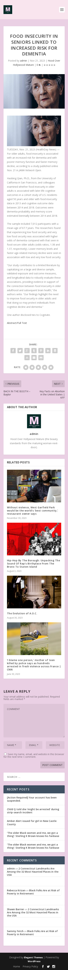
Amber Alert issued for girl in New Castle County (31, 822)
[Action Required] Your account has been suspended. (32, 799)
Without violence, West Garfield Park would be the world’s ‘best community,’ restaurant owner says (32, 510)
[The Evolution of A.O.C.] (34, 592)
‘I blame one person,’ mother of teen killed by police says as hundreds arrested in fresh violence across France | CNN (34, 664)
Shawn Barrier (15, 909)
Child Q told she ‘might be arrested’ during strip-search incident (33, 811)
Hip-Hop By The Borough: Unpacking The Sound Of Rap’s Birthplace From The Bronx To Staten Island (33, 563)
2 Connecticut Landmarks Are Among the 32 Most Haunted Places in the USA (32, 871)
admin (23, 60)
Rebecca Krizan (16, 890)
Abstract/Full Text (17, 323)
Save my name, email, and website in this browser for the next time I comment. (33, 755)
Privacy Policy (30, 966)
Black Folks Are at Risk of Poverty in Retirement (33, 892)
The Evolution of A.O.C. (22, 613)
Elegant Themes (33, 957)
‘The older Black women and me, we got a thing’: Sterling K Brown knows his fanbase (33, 834)
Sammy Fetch (15, 931)
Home (16, 966)
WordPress (34, 961)
